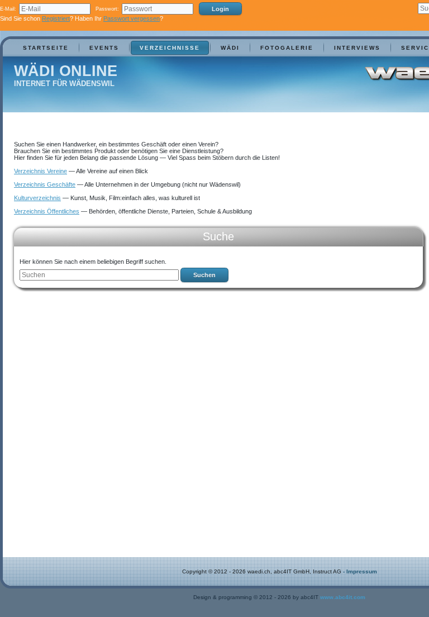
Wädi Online (65, 71)
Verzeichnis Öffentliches (46, 211)
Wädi (230, 48)
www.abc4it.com (342, 597)
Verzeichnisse (170, 48)
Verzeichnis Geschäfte (44, 184)
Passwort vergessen (131, 18)
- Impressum (360, 571)
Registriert (56, 18)
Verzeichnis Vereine (40, 171)
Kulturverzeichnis (37, 197)
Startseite (46, 48)
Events (104, 48)
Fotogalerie (286, 48)
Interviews (357, 48)
